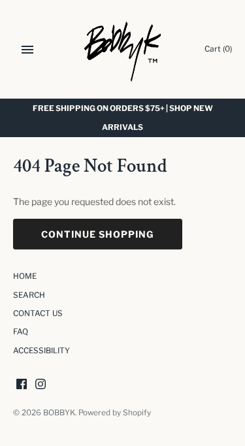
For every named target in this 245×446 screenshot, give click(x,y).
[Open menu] (27, 49)
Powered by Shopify (114, 412)
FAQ (20, 331)
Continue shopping (97, 234)
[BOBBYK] (122, 49)
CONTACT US (38, 313)
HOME (25, 276)
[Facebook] (21, 385)
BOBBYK (59, 412)
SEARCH (29, 295)
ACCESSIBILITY (41, 350)
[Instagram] (40, 385)
